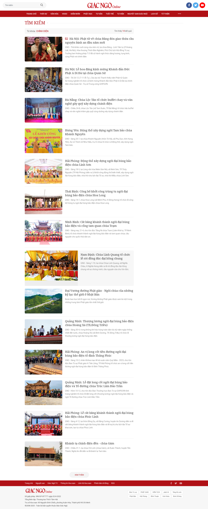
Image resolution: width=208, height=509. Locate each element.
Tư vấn (99, 14)
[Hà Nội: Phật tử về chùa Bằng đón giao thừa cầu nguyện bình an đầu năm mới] (43, 49)
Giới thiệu (166, 496)
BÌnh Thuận (155, 496)
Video (64, 14)
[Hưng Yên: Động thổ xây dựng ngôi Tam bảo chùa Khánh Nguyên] (43, 140)
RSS (113, 483)
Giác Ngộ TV (53, 483)
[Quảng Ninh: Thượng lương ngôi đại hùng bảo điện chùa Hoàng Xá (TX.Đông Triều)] (43, 331)
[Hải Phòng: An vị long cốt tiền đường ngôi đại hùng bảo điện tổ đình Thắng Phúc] (43, 362)
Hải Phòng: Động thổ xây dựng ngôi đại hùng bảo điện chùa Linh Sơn (98, 163)
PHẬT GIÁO (145, 492)
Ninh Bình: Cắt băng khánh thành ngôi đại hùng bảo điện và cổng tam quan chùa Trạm (97, 224)
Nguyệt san (40, 483)
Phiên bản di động (101, 483)
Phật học (87, 14)
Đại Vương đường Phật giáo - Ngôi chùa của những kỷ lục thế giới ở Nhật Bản (99, 292)
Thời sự (43, 14)
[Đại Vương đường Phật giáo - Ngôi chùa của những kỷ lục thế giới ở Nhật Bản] (43, 301)
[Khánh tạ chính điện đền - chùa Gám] (43, 453)
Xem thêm (79, 475)
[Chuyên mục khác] (179, 14)
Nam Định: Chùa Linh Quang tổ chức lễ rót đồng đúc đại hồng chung (105, 256)
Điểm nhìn (75, 14)
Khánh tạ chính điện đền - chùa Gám (89, 443)
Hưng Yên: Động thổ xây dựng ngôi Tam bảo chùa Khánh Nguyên (98, 132)
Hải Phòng (143, 496)
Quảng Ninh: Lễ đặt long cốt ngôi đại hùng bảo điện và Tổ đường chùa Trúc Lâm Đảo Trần (96, 384)
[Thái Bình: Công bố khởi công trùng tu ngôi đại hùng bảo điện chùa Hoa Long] (43, 201)
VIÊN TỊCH (156, 492)
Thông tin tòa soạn (67, 483)
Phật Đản (133, 496)
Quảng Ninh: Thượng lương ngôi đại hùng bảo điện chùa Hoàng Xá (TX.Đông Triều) (99, 323)
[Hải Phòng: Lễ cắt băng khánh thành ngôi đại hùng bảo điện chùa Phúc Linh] (43, 423)
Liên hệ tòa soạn (84, 483)
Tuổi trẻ (110, 14)
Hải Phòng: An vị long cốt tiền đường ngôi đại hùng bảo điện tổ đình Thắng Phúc (95, 353)
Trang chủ (31, 14)
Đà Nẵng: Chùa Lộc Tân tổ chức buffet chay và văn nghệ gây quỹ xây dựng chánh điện (99, 101)
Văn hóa (54, 14)
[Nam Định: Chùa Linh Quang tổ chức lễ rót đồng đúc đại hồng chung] (51, 268)
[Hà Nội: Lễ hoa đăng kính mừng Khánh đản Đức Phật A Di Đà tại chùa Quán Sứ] (43, 79)
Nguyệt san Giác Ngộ (137, 14)
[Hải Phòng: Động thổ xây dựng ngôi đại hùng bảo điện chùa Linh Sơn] (43, 171)
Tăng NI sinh (177, 492)
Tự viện (120, 14)
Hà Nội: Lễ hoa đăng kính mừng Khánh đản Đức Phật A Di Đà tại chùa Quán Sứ (97, 71)
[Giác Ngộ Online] (72, 490)
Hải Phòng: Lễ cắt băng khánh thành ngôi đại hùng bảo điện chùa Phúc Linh (99, 415)
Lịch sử (154, 14)
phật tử (166, 492)
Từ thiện (165, 14)
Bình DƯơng (177, 496)
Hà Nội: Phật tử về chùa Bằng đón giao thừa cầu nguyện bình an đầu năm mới (99, 40)
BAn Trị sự (133, 492)
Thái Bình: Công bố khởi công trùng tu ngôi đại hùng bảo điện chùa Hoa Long (96, 193)
